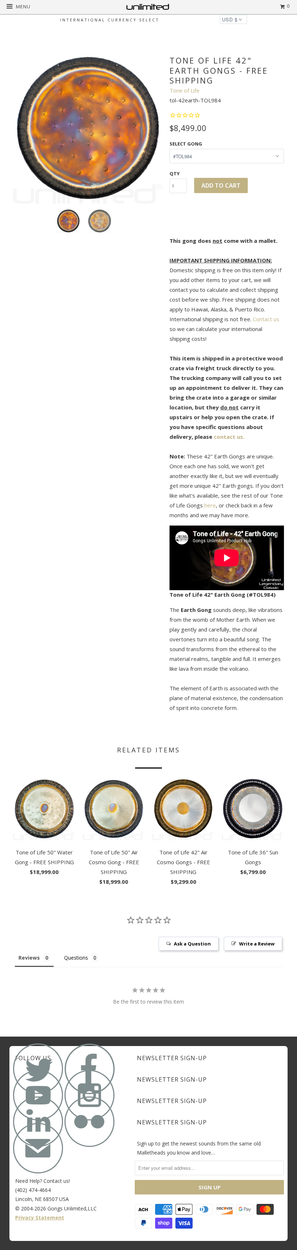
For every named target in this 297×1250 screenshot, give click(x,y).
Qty (175, 173)
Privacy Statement (39, 1217)
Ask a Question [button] (192, 943)
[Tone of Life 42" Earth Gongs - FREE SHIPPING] (87, 129)
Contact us (266, 319)
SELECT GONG (186, 143)
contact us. (229, 436)
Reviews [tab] (29, 957)
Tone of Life (185, 90)
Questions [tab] (76, 957)
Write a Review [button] (257, 943)
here (210, 505)
